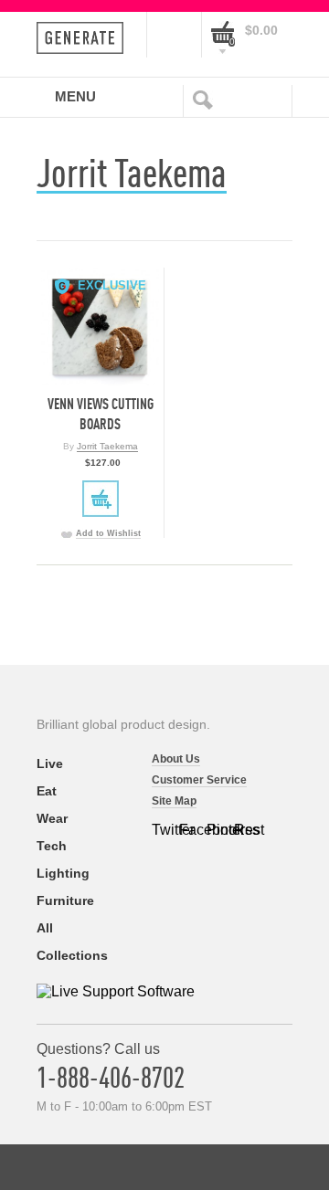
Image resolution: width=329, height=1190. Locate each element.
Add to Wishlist (108, 533)
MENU (75, 96)
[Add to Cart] (100, 498)
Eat (47, 791)
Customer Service (199, 780)
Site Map (174, 801)
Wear (52, 818)
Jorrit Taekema (107, 446)
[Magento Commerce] (85, 38)
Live (50, 763)
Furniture (65, 900)
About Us (176, 759)
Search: (206, 98)
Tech (52, 845)
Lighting (63, 873)
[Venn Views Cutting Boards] (100, 326)
